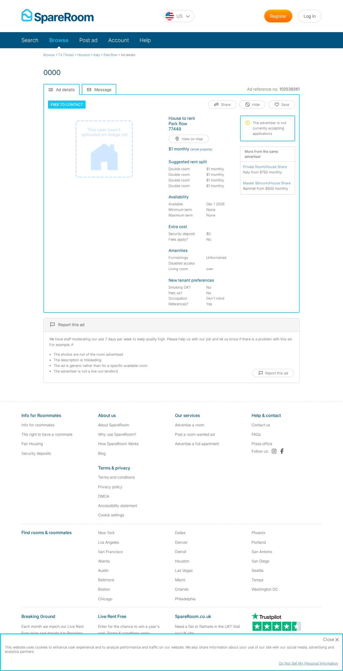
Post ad (88, 40)
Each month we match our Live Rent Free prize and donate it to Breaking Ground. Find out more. (52, 633)
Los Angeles (108, 542)
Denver (181, 542)
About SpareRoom (113, 425)
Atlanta (104, 561)
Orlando (182, 589)
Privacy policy (110, 486)
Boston (104, 589)
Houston (182, 561)
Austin (103, 570)
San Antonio (262, 551)
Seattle (257, 570)
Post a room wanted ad (195, 434)
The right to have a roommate (46, 434)
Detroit (180, 551)
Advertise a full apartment (197, 443)
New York (106, 532)
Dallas (180, 532)
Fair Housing (32, 443)
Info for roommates (37, 425)
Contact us (261, 425)
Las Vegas (184, 570)
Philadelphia (185, 599)
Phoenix (258, 532)
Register (278, 16)
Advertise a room (189, 425)
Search (30, 40)
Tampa (257, 579)
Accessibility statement (117, 505)
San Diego (260, 561)
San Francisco (110, 551)
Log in (310, 16)
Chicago (105, 599)
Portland (259, 542)
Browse (59, 40)
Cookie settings (111, 515)
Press (262, 443)
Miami (180, 579)
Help (145, 40)
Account (118, 40)
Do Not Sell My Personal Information (308, 663)
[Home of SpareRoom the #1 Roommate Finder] (57, 16)
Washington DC (265, 589)
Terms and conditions (116, 477)
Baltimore (106, 579)
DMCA (103, 496)
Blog (102, 453)
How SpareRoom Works (118, 443)
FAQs (256, 434)
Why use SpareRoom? (117, 434)
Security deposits (36, 453)
